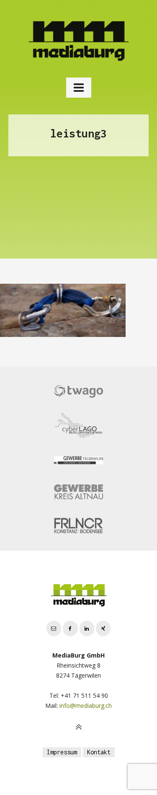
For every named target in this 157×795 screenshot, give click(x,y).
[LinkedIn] (87, 628)
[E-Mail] (53, 628)
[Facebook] (70, 628)
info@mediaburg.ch (85, 706)
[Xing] (103, 628)
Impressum (62, 752)
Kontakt (99, 752)
